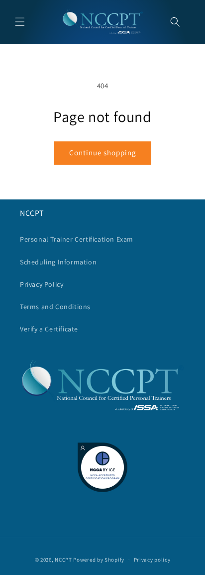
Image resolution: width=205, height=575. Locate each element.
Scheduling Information (58, 261)
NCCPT (63, 559)
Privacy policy (152, 559)
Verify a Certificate (49, 328)
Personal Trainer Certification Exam (76, 239)
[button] (20, 22)
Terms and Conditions (55, 306)
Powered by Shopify (98, 559)
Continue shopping (102, 152)
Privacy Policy (41, 284)
